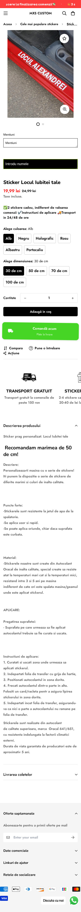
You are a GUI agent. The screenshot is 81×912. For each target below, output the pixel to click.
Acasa (7, 24)
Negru (23, 238)
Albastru (13, 250)
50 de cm (36, 270)
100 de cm (15, 282)
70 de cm (59, 270)
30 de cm (14, 270)
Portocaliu (34, 250)
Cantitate (9, 297)
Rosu (64, 238)
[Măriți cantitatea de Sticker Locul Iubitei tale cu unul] (72, 298)
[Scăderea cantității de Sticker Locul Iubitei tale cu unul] (25, 298)
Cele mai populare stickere (39, 24)
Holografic (45, 238)
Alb (9, 238)
